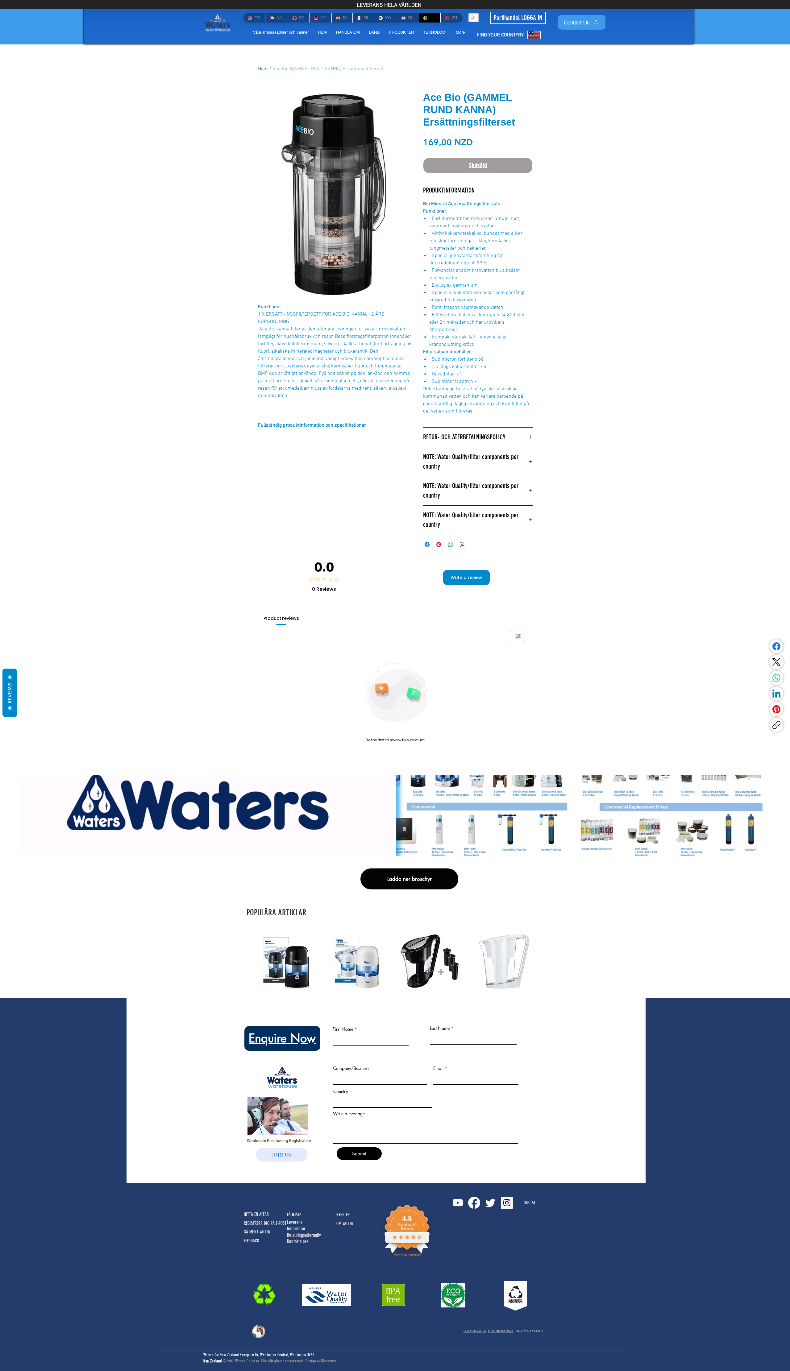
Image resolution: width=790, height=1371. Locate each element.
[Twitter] (490, 1203)
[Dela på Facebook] (427, 544)
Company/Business (351, 1068)
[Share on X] (462, 544)
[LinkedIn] (776, 693)
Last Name (440, 1028)
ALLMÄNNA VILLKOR (529, 1330)
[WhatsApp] (776, 678)
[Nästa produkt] (542, 960)
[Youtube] (458, 1203)
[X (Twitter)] (776, 662)
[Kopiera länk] (776, 725)
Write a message (349, 1114)
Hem (263, 69)
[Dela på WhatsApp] (450, 544)
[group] (395, 961)
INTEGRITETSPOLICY (501, 1330)
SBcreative (328, 1361)
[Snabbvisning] (287, 961)
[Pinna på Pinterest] (439, 544)
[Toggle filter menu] (518, 636)
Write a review (466, 577)
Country (340, 1091)
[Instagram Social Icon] (507, 1203)
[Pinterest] (776, 709)
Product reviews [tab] (281, 618)
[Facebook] (776, 646)
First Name (343, 1029)
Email (438, 1068)
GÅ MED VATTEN (474, 1330)
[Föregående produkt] (247, 960)
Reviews (9, 692)
